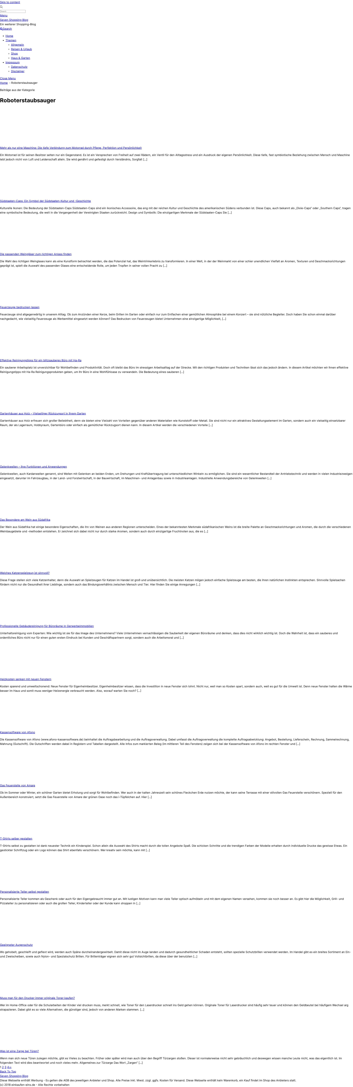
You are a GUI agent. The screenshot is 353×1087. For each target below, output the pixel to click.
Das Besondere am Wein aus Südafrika (25, 519)
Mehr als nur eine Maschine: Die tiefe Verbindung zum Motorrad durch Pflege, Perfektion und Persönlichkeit (71, 147)
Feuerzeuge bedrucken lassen (19, 307)
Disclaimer (17, 71)
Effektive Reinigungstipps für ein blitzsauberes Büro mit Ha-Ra (40, 360)
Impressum (13, 62)
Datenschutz (19, 66)
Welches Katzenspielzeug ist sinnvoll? (25, 573)
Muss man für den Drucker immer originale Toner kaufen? (37, 998)
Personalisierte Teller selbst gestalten (24, 891)
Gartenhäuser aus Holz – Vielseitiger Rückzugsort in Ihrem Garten (43, 413)
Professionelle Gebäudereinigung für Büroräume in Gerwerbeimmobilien (47, 626)
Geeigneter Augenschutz (16, 945)
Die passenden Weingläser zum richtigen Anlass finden (36, 254)
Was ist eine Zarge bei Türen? (19, 1051)
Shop (14, 53)
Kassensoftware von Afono (17, 732)
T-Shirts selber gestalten (16, 838)
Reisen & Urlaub (21, 49)
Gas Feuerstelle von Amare (17, 785)
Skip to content (10, 2)
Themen (11, 40)
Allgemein (17, 44)
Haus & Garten (20, 58)
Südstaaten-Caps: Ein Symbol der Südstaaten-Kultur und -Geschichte (45, 201)
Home (9, 36)
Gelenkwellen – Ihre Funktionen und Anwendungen (33, 466)
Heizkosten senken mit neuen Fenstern (25, 679)
